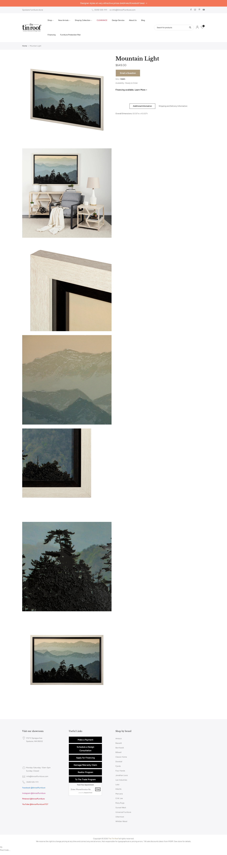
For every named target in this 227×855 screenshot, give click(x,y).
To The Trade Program (85, 779)
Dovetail (118, 761)
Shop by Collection (82, 20)
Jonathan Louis (121, 775)
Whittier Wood (121, 821)
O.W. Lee (119, 798)
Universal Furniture (123, 812)
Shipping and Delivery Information (173, 106)
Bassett (118, 743)
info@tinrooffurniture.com (123, 10)
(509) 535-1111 (100, 10)
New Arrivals (63, 20)
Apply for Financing (85, 757)
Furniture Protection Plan (70, 35)
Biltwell (118, 752)
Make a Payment (85, 739)
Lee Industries (121, 780)
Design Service (118, 20)
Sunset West (120, 807)
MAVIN (118, 789)
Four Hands (120, 771)
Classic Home (121, 757)
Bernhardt (119, 748)
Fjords (118, 766)
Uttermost (119, 817)
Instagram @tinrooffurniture (33, 793)
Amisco (118, 738)
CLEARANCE (102, 20)
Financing (52, 35)
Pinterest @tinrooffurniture (33, 799)
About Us (133, 20)
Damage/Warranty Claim (85, 765)
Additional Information (142, 106)
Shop (50, 20)
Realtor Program (85, 772)
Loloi (117, 784)
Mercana (119, 794)
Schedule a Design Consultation (85, 749)
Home (24, 46)
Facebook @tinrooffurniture (33, 788)
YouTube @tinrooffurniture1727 (35, 804)
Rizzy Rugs (119, 803)
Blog (143, 20)
